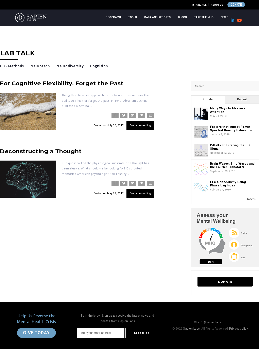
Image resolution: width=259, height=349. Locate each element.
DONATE (236, 4)
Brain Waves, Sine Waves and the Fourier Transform (232, 165)
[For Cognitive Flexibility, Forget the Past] (28, 111)
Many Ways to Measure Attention (227, 110)
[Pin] (142, 116)
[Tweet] (124, 116)
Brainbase (199, 4)
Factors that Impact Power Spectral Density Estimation (231, 128)
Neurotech (40, 66)
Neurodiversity (70, 66)
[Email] (151, 116)
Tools (132, 17)
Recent (242, 99)
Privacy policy (238, 328)
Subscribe (141, 332)
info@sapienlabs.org (212, 322)
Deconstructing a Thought (41, 151)
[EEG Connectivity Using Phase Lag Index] (201, 187)
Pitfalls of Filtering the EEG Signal (231, 146)
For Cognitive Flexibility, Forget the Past (61, 83)
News (224, 17)
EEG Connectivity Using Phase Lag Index (228, 183)
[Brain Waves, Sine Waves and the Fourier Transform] (201, 169)
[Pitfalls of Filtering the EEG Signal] (201, 150)
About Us (217, 4)
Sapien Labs (191, 328)
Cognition (99, 66)
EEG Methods (12, 66)
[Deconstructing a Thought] (28, 179)
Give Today (36, 332)
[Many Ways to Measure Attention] (201, 113)
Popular (208, 99)
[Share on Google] (133, 116)
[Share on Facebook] (115, 116)
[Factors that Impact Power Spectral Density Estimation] (201, 132)
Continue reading (140, 125)
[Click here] (225, 237)
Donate (225, 281)
